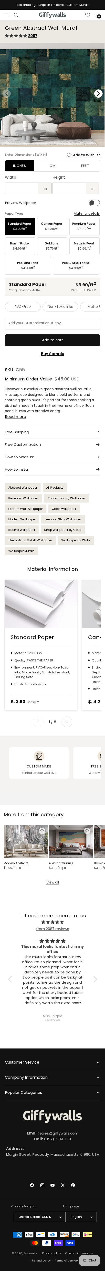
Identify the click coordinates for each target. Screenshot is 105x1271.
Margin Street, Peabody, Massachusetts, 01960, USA (52, 1151)
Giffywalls (30, 1253)
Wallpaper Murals (21, 551)
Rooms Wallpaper (21, 530)
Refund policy (41, 1260)
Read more (15, 416)
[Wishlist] (88, 15)
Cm (53, 165)
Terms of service (66, 1260)
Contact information (79, 1253)
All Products (54, 487)
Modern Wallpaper (22, 519)
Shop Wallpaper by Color (62, 530)
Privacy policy (51, 1253)
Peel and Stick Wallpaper (63, 519)
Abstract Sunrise (61, 863)
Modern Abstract (16, 863)
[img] (52, 922)
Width (10, 177)
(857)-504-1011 (52, 1139)
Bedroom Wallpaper (23, 498)
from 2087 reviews (52, 928)
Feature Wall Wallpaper (25, 509)
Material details (87, 214)
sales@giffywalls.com (52, 1133)
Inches (19, 165)
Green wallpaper (64, 509)
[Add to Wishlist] (42, 831)
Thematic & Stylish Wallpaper (30, 540)
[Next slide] (67, 722)
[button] (6, 15)
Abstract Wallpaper (22, 487)
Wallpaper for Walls (75, 540)
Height (58, 177)
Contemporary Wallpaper (66, 498)
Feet (85, 165)
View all (52, 882)
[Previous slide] (38, 722)
